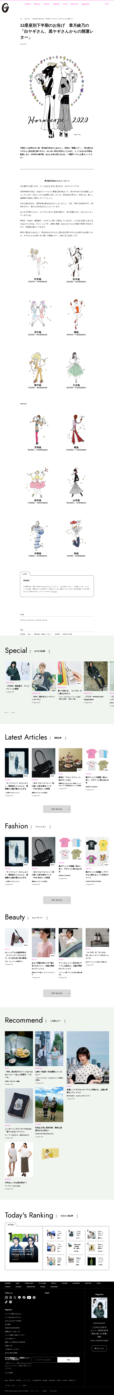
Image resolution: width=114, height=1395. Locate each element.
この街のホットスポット (12, 1349)
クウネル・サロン (10, 1385)
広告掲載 (44, 1391)
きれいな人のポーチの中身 (13, 1321)
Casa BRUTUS (37, 1380)
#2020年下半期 (67, 634)
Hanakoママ (72, 1380)
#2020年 (57, 634)
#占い (29, 634)
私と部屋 (7, 1324)
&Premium (52, 1380)
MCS (24, 1385)
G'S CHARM (42, 1283)
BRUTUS (11, 1380)
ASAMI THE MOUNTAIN (12, 1328)
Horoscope (27, 18)
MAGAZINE (54, 1287)
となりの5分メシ (10, 1338)
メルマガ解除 (9, 1372)
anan (6, 1380)
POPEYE (18, 1380)
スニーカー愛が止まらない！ (13, 1314)
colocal (65, 1380)
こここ (19, 1385)
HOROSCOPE (31, 1287)
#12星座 (22, 634)
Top (21, 18)
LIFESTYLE (88, 1283)
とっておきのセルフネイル (13, 1317)
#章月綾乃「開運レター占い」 (43, 634)
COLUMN (18, 1287)
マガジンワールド (34, 1391)
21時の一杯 (8, 1345)
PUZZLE (42, 1287)
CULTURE (64, 1283)
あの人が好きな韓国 (11, 1353)
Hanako (45, 1380)
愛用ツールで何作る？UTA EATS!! (15, 1342)
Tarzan (59, 1380)
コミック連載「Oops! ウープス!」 (15, 1335)
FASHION (8, 1283)
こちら (55, 591)
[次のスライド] (10, 712)
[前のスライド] (6, 712)
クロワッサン (27, 1380)
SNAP (17, 1283)
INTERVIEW (76, 1283)
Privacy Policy (53, 1391)
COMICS (7, 1287)
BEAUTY (53, 1283)
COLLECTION (29, 1283)
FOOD (99, 1283)
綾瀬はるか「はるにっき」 (13, 1331)
